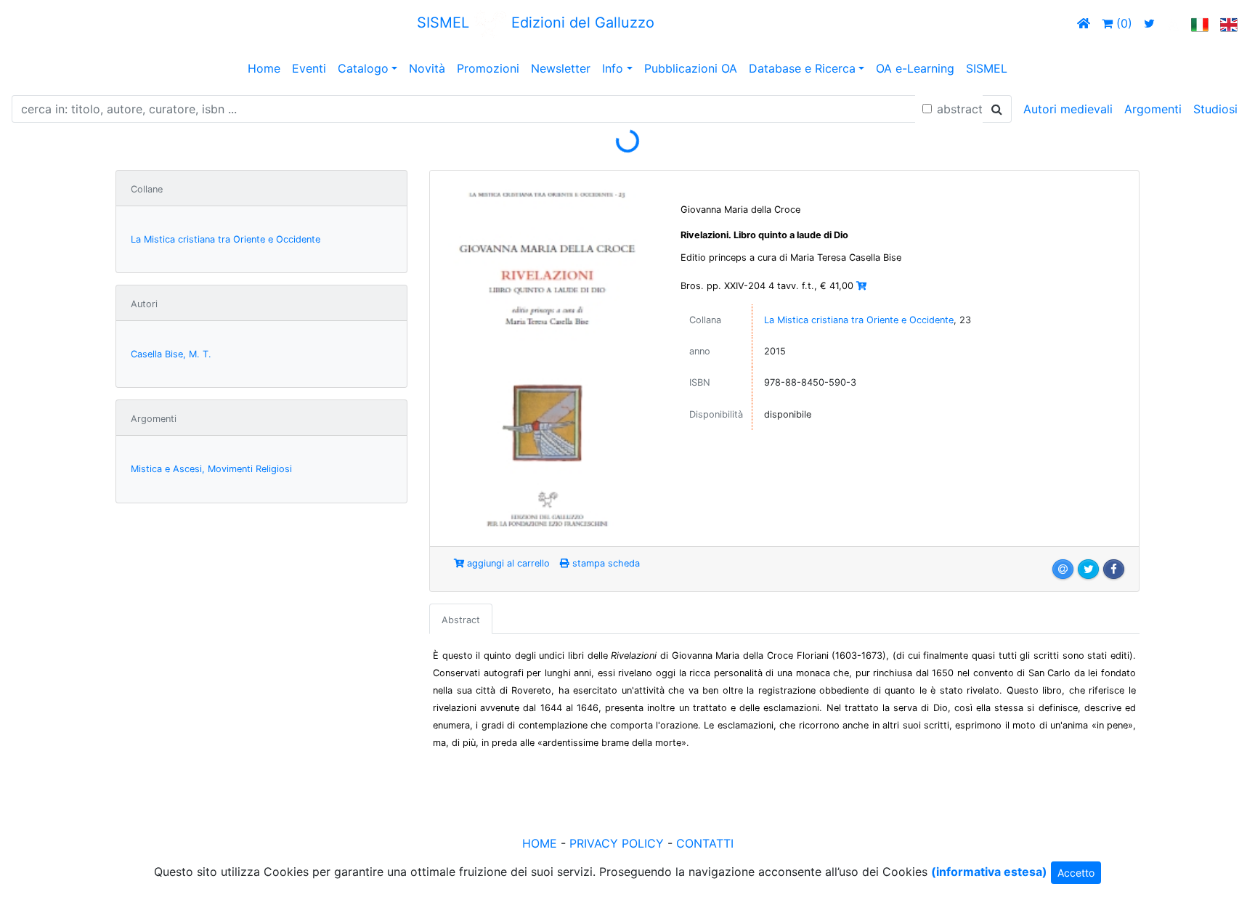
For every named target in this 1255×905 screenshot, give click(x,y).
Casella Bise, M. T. (171, 354)
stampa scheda (604, 563)
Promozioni (488, 68)
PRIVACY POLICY (616, 843)
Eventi (309, 68)
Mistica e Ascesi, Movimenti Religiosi (211, 468)
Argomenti (1153, 109)
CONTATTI (705, 843)
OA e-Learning (915, 68)
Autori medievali (1068, 109)
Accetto (1075, 873)
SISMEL (986, 68)
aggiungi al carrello (507, 563)
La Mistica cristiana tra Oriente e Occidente (225, 239)
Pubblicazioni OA (690, 68)
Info (612, 68)
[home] (1083, 23)
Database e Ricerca (802, 68)
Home (264, 68)
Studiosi (1215, 109)
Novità (427, 68)
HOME (539, 843)
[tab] (460, 619)
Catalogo (363, 68)
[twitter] (1149, 23)
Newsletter (560, 68)
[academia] (1173, 23)
